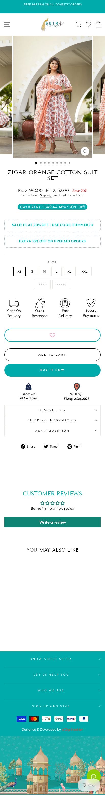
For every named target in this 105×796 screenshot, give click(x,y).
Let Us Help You (51, 674)
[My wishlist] (88, 24)
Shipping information (52, 420)
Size (52, 262)
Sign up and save (51, 706)
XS (19, 271)
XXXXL (61, 284)
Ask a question (52, 430)
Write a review (52, 522)
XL (69, 271)
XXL (84, 271)
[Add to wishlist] (52, 335)
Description (52, 410)
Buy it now (52, 370)
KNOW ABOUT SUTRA (51, 659)
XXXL (42, 284)
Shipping (46, 195)
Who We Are (51, 690)
